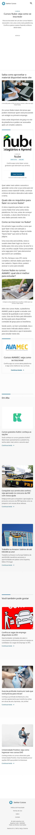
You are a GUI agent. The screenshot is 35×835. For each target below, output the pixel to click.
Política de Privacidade (17, 807)
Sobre (17, 814)
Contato (17, 817)
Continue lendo (16, 370)
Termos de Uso (17, 811)
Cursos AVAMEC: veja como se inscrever (17, 359)
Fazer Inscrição (17, 174)
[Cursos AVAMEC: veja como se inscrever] (17, 348)
